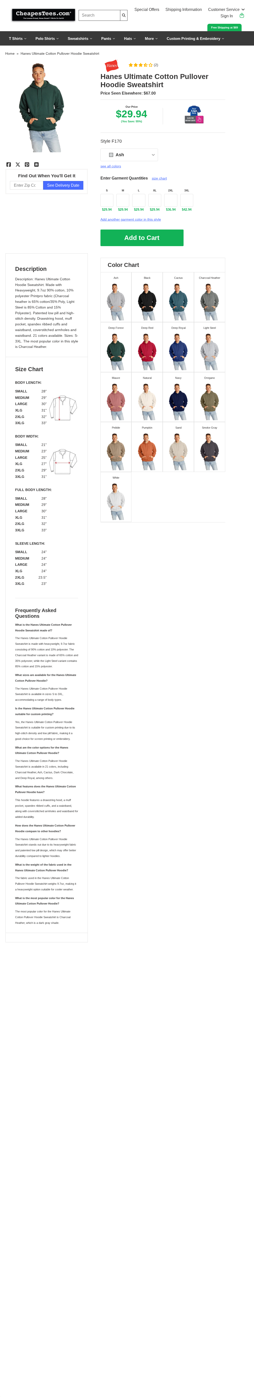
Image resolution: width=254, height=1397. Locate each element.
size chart (159, 178)
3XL (186, 190)
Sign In (227, 16)
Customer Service (224, 9)
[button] (143, 64)
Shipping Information (183, 9)
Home (10, 53)
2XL (170, 190)
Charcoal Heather (32, 347)
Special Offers (146, 9)
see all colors (110, 166)
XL (155, 190)
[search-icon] (123, 15)
